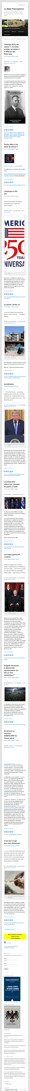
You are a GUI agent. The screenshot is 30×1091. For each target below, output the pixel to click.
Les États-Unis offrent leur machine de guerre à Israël (12, 484)
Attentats (11, 132)
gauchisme (21, 923)
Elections (11, 376)
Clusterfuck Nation (11, 323)
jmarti (17, 56)
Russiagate (17, 475)
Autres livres (7, 1029)
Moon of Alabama (10, 166)
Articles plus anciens (9, 929)
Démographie (12, 296)
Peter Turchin (7, 298)
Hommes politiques (17, 134)
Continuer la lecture (9, 126)
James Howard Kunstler (9, 475)
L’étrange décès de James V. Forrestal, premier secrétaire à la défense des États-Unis (12, 49)
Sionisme (19, 136)
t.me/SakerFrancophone (9, 947)
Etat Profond (16, 132)
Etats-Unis (22, 132)
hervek (17, 196)
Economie (18, 296)
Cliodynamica (7, 212)
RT (24, 494)
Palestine (6, 136)
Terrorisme (6, 138)
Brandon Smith (12, 724)
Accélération (9, 384)
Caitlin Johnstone (13, 834)
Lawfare (6, 659)
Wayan (17, 149)
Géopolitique (6, 134)
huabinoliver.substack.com (10, 63)
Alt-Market (6, 684)
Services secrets (12, 136)
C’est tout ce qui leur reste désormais (12, 842)
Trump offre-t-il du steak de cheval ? (11, 145)
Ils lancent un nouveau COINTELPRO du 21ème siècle (10, 734)
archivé (11, 175)
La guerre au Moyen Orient (14, 135)
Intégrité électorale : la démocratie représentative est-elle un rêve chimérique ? (12, 670)
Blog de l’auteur (10, 747)
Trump (10, 138)
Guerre (11, 134)
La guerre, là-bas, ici (12, 304)
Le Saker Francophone (14, 8)
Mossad (22, 135)
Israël (7, 135)
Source (9, 273)
